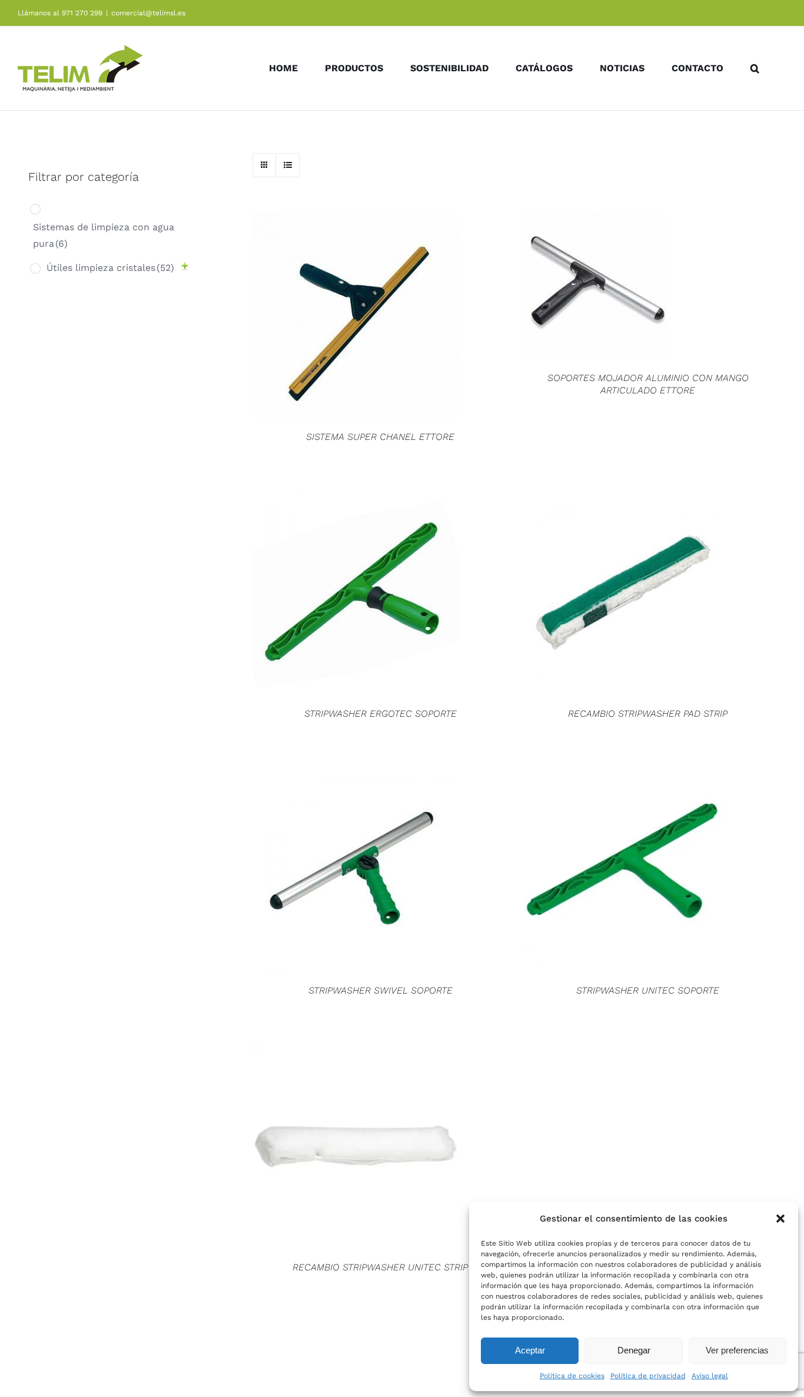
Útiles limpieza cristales (110, 267)
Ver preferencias (737, 1350)
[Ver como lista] (287, 165)
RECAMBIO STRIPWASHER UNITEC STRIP (380, 1267)
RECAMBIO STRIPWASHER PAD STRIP (647, 713)
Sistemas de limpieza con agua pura (103, 235)
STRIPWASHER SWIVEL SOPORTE (380, 990)
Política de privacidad (648, 1376)
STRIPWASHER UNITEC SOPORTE (647, 990)
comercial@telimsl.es (148, 13)
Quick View (355, 317)
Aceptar (530, 1350)
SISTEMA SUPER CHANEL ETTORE (380, 436)
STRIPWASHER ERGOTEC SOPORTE (380, 713)
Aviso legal (710, 1376)
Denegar (633, 1350)
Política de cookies (572, 1376)
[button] (780, 1218)
